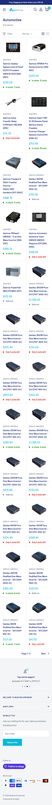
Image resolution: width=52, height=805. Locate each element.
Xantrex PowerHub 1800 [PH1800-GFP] (12, 289)
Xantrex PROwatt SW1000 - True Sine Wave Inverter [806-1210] (12, 238)
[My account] (40, 9)
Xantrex (7, 59)
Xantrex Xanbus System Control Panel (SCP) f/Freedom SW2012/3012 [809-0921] (13, 70)
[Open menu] (4, 9)
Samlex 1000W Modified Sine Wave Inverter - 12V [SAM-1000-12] (38, 184)
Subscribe (12, 742)
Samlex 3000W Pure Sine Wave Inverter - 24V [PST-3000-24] (38, 291)
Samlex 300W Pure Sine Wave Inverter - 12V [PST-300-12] (38, 528)
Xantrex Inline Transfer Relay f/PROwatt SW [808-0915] (13, 123)
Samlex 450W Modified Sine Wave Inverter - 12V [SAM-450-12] (38, 629)
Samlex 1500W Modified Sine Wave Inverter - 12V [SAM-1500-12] (38, 578)
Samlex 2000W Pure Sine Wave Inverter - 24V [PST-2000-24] (12, 338)
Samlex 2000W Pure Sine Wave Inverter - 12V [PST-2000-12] (12, 481)
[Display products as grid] (43, 33)
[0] (47, 9)
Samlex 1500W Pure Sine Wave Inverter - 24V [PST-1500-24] (38, 338)
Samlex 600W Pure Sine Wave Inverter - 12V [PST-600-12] (12, 528)
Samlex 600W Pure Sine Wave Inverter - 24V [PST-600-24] (38, 386)
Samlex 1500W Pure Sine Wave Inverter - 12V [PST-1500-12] (38, 481)
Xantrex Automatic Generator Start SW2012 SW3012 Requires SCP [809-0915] (38, 240)
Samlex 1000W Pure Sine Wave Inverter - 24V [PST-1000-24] (12, 386)
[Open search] (35, 9)
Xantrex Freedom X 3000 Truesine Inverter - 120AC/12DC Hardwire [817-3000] (13, 186)
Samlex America (36, 175)
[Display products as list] (48, 33)
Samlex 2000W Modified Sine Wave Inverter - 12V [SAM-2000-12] (12, 578)
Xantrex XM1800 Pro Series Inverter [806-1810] (39, 67)
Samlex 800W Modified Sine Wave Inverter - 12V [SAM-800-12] (12, 629)
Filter (10, 33)
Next (43, 653)
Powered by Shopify (11, 799)
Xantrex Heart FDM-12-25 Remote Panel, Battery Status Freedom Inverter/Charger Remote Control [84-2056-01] (38, 128)
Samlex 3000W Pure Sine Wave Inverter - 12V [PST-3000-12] (38, 433)
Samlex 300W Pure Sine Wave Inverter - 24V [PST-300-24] (12, 433)
